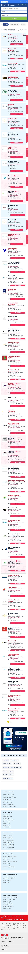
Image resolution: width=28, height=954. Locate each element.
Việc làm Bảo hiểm (7, 801)
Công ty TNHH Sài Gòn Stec (14, 469)
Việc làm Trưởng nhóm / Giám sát (10, 861)
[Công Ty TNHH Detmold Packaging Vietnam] (4, 371)
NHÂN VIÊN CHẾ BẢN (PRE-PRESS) (13, 303)
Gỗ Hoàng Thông (11, 358)
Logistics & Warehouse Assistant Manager (11, 192)
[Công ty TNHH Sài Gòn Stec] (4, 468)
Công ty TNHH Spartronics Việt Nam (14, 150)
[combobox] (14, 8)
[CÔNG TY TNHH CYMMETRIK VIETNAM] (4, 305)
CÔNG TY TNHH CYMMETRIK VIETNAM (16, 305)
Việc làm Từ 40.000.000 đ (8, 847)
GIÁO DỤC (24, 923)
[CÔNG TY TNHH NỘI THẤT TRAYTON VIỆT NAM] (4, 163)
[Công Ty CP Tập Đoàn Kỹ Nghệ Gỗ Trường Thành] (4, 670)
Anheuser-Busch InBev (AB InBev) (15, 643)
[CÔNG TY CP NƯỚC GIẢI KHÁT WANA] (4, 497)
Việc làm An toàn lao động (8, 795)
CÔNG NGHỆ (8, 925)
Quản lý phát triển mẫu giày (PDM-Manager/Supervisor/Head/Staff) (16, 481)
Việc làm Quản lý (6, 863)
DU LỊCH (8, 929)
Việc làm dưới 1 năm (7, 901)
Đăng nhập (24, 4)
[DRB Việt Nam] (4, 207)
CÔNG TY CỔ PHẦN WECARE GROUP (14, 178)
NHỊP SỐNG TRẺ (14, 924)
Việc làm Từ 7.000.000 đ (8, 839)
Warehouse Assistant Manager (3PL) (13, 655)
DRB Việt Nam (11, 208)
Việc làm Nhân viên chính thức (9, 877)
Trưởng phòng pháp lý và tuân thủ (14, 356)
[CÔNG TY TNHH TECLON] (4, 318)
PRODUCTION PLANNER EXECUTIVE (14, 548)
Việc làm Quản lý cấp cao (8, 865)
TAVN (9, 454)
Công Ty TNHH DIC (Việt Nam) (14, 194)
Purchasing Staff (12, 316)
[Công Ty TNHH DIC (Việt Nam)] (4, 193)
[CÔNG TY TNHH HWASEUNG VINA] (4, 482)
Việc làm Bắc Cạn (6, 823)
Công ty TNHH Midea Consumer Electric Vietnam (16, 64)
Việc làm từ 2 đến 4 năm (8, 902)
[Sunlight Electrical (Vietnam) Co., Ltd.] (4, 710)
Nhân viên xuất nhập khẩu (13, 206)
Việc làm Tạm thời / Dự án (8, 878)
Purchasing (5, 760)
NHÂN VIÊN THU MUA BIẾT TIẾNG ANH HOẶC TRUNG (13, 467)
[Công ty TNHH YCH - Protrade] (4, 344)
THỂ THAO (19, 923)
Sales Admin (6, 767)
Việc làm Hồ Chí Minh (7, 816)
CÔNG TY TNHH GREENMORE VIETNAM (16, 536)
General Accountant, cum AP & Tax (13, 682)
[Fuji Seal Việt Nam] (4, 134)
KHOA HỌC (19, 925)
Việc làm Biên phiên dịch (8, 804)
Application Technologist (11, 410)
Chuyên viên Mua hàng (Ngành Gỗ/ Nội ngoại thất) (13, 668)
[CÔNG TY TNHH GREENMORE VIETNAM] (4, 535)
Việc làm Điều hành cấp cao (9, 866)
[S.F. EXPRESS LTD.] (4, 330)
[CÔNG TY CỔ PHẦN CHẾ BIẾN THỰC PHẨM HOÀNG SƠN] (4, 50)
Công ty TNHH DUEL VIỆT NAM (14, 509)
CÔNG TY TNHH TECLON (13, 318)
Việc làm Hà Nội (6, 814)
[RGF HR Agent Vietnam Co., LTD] (4, 439)
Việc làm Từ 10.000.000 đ (8, 840)
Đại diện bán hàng (7, 763)
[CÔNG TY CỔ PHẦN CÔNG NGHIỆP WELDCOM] (4, 629)
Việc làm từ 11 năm (7, 908)
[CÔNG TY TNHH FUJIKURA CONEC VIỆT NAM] (4, 425)
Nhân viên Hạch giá (12, 63)
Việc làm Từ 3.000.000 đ (8, 835)
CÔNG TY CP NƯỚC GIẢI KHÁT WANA (15, 496)
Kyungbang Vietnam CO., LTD (14, 93)
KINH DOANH (8, 923)
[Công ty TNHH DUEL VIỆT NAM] (4, 509)
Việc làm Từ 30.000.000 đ (8, 846)
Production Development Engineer (14, 695)
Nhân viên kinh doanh (16, 767)
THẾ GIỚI (3, 927)
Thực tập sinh (17, 763)
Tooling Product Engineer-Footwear (13, 76)
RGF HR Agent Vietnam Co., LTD (15, 439)
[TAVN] (4, 453)
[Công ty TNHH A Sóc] (4, 264)
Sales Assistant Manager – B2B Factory (10, 176)
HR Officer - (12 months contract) (14, 600)
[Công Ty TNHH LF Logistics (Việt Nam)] (4, 277)
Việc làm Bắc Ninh (7, 827)
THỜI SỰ (3, 925)
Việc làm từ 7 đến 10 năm (8, 906)
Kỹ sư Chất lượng (12, 397)
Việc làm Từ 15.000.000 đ (8, 842)
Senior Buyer (10, 147)
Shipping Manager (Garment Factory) (12, 249)
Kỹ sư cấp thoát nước (8, 774)
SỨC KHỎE (19, 927)
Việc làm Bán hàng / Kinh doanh (9, 797)
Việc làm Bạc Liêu (7, 821)
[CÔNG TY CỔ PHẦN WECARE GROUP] (4, 177)
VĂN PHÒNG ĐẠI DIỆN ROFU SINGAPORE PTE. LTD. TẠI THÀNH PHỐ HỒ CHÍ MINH (15, 78)
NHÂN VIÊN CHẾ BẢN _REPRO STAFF (13, 133)
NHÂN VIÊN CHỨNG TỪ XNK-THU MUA (13, 91)
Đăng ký (20, 4)
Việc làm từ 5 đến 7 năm (8, 904)
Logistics (11, 771)
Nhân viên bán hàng (8, 778)
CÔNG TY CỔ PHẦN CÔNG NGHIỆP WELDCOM (15, 630)
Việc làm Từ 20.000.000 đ (8, 844)
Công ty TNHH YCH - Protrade (14, 345)
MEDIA (3, 923)
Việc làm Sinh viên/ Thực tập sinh (10, 856)
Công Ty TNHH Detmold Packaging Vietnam (15, 372)
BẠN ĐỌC (24, 925)
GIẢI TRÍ (14, 928)
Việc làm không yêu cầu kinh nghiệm (11, 897)
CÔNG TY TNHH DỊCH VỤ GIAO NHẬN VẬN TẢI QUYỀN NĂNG (15, 292)
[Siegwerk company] (4, 412)
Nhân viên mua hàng (13, 507)
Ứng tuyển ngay (17, 44)
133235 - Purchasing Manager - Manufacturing (11, 437)
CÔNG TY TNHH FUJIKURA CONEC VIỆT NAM (16, 426)
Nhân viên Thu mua (12, 161)
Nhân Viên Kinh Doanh (13, 495)
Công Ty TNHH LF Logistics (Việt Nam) (16, 278)
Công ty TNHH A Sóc (12, 264)
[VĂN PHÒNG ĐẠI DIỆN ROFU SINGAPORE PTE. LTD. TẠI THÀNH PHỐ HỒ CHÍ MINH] (4, 78)
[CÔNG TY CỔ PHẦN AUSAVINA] (4, 385)
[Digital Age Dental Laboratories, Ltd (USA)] (4, 106)
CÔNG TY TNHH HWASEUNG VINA (15, 483)
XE (8, 927)
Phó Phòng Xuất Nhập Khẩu (12, 49)
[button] (23, 1)
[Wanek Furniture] (4, 36)
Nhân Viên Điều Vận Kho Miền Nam (14, 627)
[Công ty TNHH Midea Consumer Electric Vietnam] (4, 65)
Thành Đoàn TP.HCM (5, 946)
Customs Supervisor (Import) (13, 35)
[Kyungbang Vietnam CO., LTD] (4, 92)
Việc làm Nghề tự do (7, 880)
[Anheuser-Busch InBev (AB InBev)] (4, 642)
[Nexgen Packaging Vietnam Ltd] (4, 601)
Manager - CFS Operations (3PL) (12, 276)
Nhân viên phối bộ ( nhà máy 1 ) (14, 520)
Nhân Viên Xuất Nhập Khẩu (13, 614)
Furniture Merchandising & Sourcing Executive (14, 534)
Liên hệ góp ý (3, 949)
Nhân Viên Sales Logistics (12, 290)
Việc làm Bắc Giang (7, 825)
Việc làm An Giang (7, 818)
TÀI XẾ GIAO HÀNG (12, 587)
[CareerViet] (18, 919)
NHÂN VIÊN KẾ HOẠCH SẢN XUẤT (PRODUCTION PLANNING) (14, 424)
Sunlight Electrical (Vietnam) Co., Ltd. (16, 711)
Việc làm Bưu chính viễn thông (9, 806)
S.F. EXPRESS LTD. (12, 331)
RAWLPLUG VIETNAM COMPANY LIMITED (15, 576)
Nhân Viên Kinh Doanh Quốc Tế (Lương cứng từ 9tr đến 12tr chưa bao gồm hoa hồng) (11, 384)
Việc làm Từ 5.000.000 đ (8, 837)
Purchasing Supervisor (11, 105)
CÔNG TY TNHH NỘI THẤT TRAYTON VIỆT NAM (13, 163)
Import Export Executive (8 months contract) (14, 370)
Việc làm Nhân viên (7, 859)
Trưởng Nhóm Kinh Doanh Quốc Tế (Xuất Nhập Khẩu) (12, 119)
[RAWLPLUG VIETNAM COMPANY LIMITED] (4, 577)
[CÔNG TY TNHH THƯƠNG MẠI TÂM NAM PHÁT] (4, 589)
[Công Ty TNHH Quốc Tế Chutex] (4, 250)
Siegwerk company (12, 412)
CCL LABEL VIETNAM (12, 550)
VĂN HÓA (14, 926)
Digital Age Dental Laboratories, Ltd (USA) (15, 107)
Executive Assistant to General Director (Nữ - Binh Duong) (13, 343)
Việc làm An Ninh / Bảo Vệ (8, 794)
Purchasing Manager (11, 235)
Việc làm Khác (6, 882)
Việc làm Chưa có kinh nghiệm (9, 899)
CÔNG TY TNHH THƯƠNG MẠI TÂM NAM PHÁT (16, 589)
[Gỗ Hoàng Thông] (4, 358)
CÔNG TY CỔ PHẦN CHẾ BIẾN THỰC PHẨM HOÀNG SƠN (14, 51)
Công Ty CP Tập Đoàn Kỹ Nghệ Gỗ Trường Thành (15, 670)
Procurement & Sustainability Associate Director (14, 641)
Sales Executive (14, 760)
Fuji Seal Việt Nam (12, 135)
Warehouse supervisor (11, 452)
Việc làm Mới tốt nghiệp (8, 858)
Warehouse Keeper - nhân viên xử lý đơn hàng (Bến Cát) (14, 329)
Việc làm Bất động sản (7, 802)
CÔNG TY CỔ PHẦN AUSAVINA (14, 386)
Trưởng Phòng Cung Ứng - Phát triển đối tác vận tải (14, 262)
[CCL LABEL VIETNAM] (4, 549)
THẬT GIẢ (24, 927)
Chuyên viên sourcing (11, 561)
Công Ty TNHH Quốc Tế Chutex (14, 251)
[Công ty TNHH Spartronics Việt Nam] (4, 149)
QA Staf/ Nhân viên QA (13, 575)
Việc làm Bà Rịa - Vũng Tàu (8, 820)
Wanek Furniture (11, 37)
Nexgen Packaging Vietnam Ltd (15, 602)
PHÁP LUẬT (3, 929)
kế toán (5, 771)
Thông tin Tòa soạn (4, 945)
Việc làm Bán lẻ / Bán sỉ (8, 799)
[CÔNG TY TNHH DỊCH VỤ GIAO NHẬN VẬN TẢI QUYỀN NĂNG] (4, 291)
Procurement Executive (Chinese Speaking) (14, 709)
